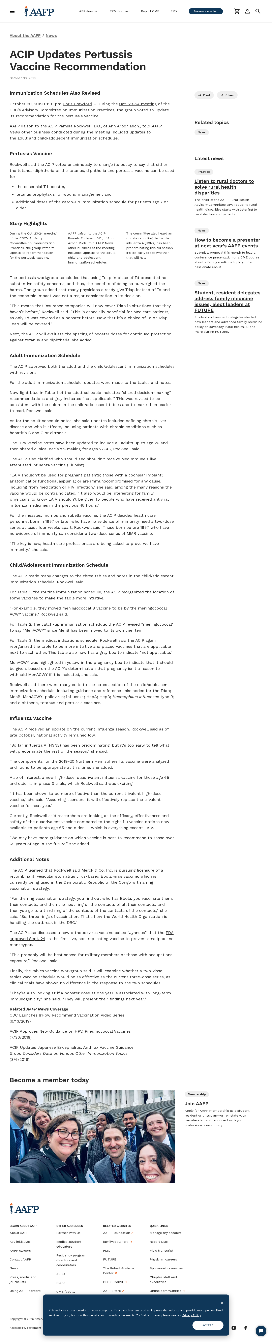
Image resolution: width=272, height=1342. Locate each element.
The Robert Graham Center (118, 1270)
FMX (174, 11)
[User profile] (247, 11)
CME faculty (65, 1291)
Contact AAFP (20, 1259)
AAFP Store (112, 1291)
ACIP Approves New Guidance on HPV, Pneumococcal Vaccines (70, 1031)
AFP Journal (88, 11)
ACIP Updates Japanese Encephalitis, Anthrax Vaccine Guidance (71, 1047)
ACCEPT (207, 1325)
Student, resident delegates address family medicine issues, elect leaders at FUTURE (227, 301)
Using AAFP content (25, 1291)
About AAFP (19, 1233)
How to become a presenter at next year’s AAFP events (227, 243)
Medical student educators (68, 1244)
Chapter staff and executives (163, 1279)
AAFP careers (20, 1250)
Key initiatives (20, 1242)
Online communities (165, 1291)
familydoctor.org (115, 1242)
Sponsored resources (166, 1268)
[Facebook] (245, 1327)
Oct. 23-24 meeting (138, 103)
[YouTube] (233, 1327)
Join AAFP (197, 1103)
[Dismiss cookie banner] (222, 1302)
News (14, 1268)
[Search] (257, 11)
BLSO (60, 1283)
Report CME (150, 11)
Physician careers (163, 1259)
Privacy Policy (191, 1315)
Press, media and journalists (23, 1279)
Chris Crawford (77, 103)
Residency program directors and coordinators (71, 1260)
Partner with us (68, 1233)
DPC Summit (113, 1282)
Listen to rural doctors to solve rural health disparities (224, 187)
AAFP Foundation (116, 1233)
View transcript (161, 1250)
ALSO (60, 1274)
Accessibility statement (25, 1327)
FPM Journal (120, 11)
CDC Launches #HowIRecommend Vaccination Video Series (67, 1015)
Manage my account (165, 1233)
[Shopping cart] (237, 11)
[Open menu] (12, 11)
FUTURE (109, 1259)
